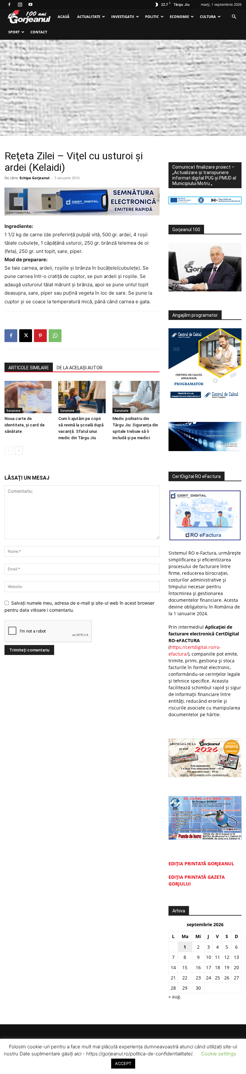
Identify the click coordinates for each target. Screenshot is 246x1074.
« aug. (174, 997)
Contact (38, 31)
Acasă (64, 16)
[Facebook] (9, 4)
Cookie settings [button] (218, 1054)
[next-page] (19, 451)
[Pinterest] (40, 335)
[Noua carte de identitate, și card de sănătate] (28, 397)
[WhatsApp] (55, 335)
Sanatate (13, 410)
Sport (14, 31)
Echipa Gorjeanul (34, 177)
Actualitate (88, 16)
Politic (152, 16)
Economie (179, 16)
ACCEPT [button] (123, 1063)
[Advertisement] (123, 88)
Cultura (208, 16)
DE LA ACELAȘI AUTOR (79, 367)
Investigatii (122, 16)
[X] (25, 335)
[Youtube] (30, 4)
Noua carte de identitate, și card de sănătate (24, 425)
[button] (234, 17)
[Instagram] (20, 4)
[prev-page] (8, 451)
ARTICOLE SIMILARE (28, 367)
